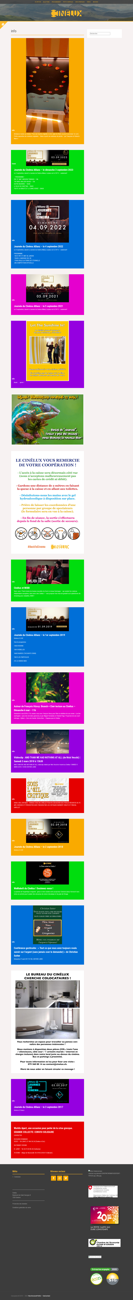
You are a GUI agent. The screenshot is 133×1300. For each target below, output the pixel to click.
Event (14, 163)
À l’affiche (38, 2)
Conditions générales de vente (21, 1207)
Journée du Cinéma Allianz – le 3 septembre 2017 (38, 1107)
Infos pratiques (80, 2)
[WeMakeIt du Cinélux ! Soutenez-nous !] (47, 872)
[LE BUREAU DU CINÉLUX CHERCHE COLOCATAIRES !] (47, 1021)
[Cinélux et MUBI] (47, 572)
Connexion (17, 1177)
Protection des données (19, 1204)
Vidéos (89, 2)
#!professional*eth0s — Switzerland (39, 1296)
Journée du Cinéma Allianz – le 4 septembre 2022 (38, 246)
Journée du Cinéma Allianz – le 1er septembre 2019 (39, 635)
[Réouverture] (47, 419)
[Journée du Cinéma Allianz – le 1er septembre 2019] (47, 619)
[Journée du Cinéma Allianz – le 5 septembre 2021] (47, 288)
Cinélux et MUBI (22, 587)
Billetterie (46, 2)
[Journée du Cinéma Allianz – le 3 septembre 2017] (47, 1091)
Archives (95, 2)
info (13, 130)
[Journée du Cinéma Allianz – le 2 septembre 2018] (47, 831)
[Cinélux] (66, 13)
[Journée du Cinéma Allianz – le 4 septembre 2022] (47, 221)
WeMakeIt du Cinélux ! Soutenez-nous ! (33, 888)
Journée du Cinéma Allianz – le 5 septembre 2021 (38, 306)
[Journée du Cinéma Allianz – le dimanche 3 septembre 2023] (47, 158)
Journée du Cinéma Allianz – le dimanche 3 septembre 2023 (43, 169)
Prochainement (56, 2)
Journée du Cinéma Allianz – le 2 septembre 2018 (38, 846)
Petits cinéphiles (68, 2)
